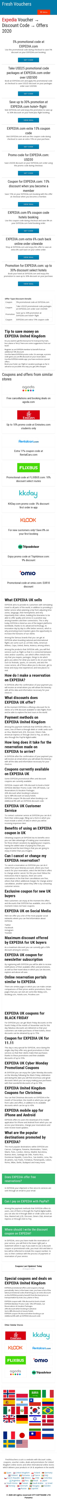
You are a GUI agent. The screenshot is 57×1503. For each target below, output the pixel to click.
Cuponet (34, 1488)
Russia (23, 1488)
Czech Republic (13, 1478)
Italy (46, 1475)
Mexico (27, 1478)
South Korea (11, 1483)
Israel (49, 1483)
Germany (48, 1472)
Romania (25, 1475)
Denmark (23, 1485)
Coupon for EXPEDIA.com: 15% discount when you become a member (28, 186)
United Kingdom (22, 1472)
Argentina (15, 1480)
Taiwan (24, 1483)
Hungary (35, 1485)
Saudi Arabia (37, 1483)
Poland (37, 1472)
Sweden (47, 1485)
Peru (26, 1480)
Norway (11, 1485)
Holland (13, 1475)
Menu (44, 12)
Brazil (35, 1480)
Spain (8, 1472)
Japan (44, 1480)
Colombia (47, 1478)
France (37, 1475)
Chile (37, 1478)
